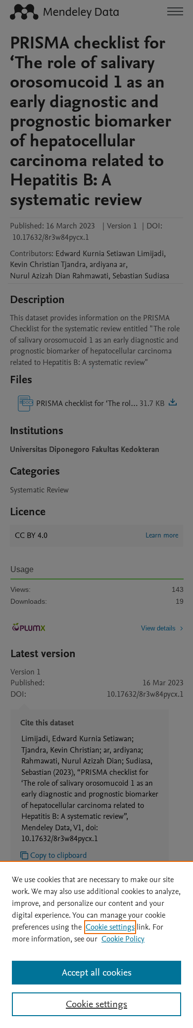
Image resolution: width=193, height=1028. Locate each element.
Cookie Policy (123, 939)
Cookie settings (110, 927)
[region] (96, 944)
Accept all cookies (97, 972)
